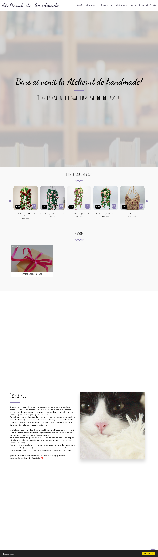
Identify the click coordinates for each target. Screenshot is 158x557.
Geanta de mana (132, 214)
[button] (132, 5)
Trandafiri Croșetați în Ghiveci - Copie (52, 214)
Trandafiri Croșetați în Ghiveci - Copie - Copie (26, 215)
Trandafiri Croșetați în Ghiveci (79, 214)
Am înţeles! (148, 553)
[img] (25, 198)
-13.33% (18, 207)
